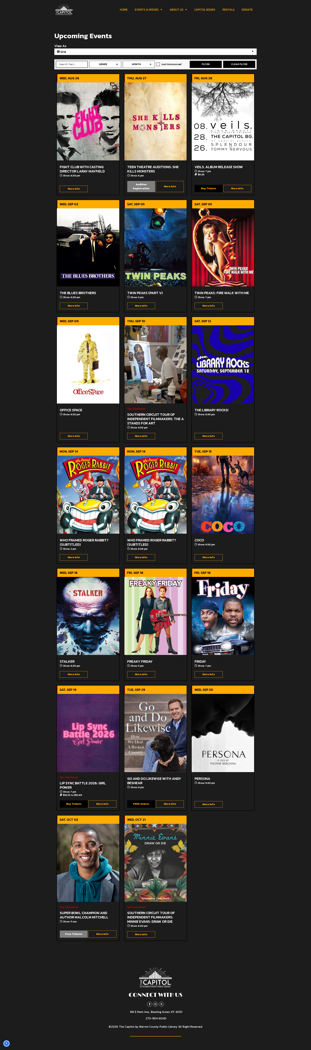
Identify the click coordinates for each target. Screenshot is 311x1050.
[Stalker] (88, 616)
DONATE (247, 9)
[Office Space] (88, 364)
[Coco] (223, 495)
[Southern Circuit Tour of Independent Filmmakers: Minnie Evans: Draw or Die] (155, 863)
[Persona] (223, 733)
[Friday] (223, 616)
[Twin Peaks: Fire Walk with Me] (223, 247)
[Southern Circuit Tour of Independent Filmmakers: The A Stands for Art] (155, 364)
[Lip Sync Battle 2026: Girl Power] (88, 733)
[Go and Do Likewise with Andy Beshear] (155, 733)
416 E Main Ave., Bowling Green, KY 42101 (156, 1012)
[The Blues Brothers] (88, 247)
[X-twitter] (161, 1004)
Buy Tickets (208, 188)
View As (60, 45)
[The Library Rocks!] (223, 364)
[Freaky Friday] (155, 616)
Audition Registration (141, 186)
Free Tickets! (73, 934)
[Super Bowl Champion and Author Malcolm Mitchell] (88, 863)
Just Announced (171, 64)
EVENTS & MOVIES (147, 9)
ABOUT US (176, 9)
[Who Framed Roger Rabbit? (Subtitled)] (88, 495)
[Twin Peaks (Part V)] (155, 247)
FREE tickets (141, 804)
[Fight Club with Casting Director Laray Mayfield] (88, 121)
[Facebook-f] (149, 1004)
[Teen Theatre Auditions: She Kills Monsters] (155, 121)
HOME (124, 9)
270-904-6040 (156, 1018)
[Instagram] (155, 1004)
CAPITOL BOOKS (204, 9)
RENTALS (228, 9)
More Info (74, 189)
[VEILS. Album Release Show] (223, 121)
